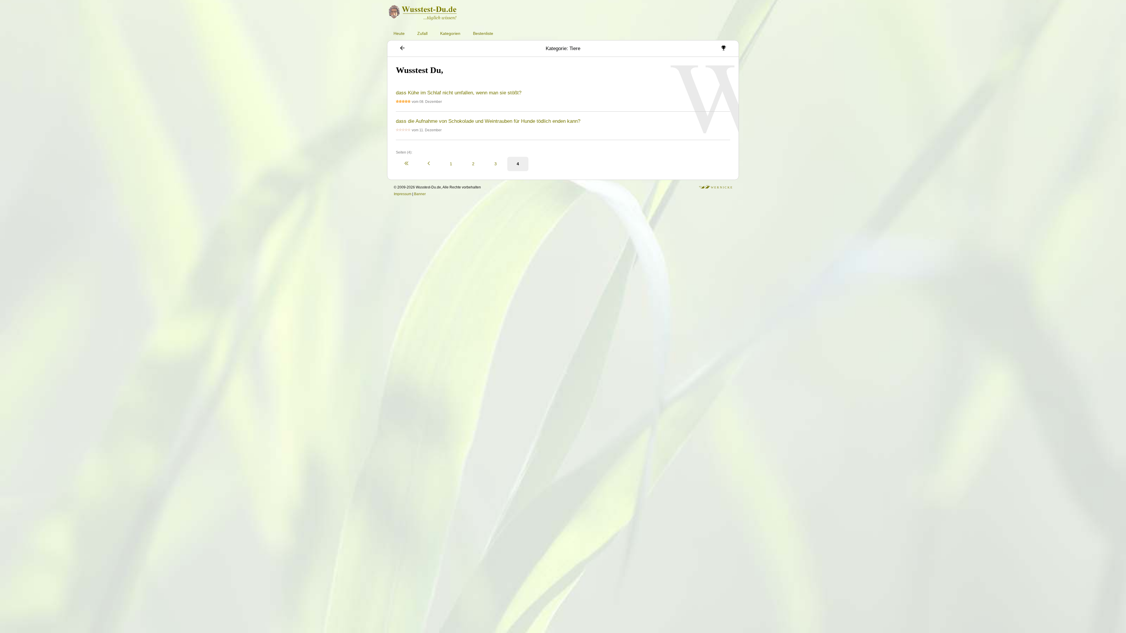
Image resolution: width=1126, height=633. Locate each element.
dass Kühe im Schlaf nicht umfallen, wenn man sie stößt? (458, 93)
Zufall (422, 33)
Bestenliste (483, 33)
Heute (399, 33)
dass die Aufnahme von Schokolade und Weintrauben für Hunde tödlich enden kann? (488, 121)
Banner (420, 194)
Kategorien (450, 33)
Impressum (402, 194)
